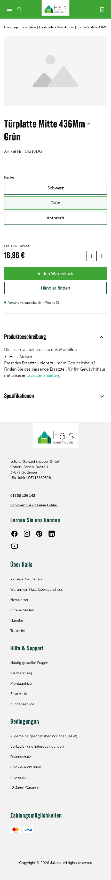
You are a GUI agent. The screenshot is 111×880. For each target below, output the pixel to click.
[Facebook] (14, 534)
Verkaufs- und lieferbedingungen (37, 746)
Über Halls (21, 565)
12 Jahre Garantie (24, 788)
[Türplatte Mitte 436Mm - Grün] (55, 71)
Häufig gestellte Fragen (29, 663)
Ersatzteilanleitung (43, 375)
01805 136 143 (22, 495)
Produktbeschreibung (25, 337)
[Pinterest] (39, 534)
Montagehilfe (21, 683)
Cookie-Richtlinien (25, 767)
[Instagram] (27, 534)
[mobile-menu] (9, 9)
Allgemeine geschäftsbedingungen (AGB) (43, 736)
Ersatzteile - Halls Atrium (56, 27)
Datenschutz (20, 757)
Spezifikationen (19, 396)
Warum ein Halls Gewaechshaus (36, 589)
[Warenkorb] (102, 9)
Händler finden (55, 288)
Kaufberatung (21, 673)
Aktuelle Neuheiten (26, 579)
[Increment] (102, 256)
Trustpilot (18, 631)
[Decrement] (81, 256)
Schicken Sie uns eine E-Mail (34, 505)
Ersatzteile (28, 27)
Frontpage (11, 27)
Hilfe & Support (27, 649)
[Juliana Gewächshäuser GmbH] (55, 8)
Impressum (19, 777)
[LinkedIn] (51, 534)
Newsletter (19, 600)
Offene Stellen (22, 610)
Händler (16, 620)
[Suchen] (19, 9)
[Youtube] (14, 546)
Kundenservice (22, 704)
